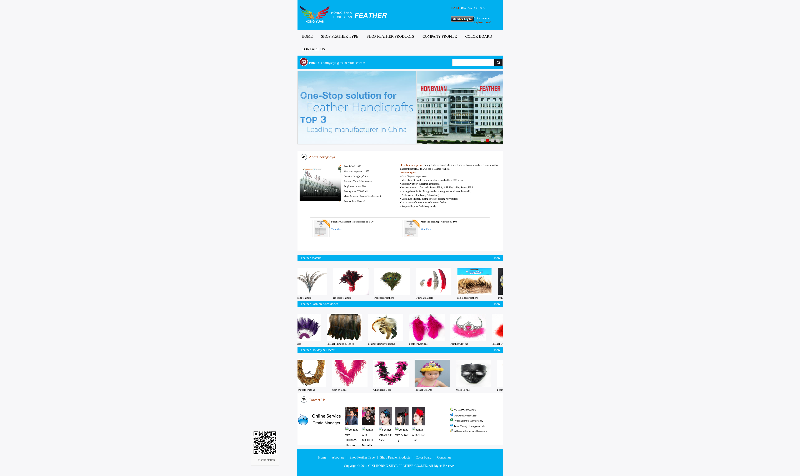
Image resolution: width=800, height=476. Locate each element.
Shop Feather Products (395, 457)
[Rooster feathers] (377, 281)
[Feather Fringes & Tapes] (317, 327)
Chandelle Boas (409, 389)
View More (336, 229)
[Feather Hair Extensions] (358, 327)
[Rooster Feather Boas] (335, 373)
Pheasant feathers (328, 297)
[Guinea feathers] (460, 281)
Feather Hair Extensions (354, 343)
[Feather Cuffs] (482, 327)
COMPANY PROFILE (439, 36)
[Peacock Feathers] (418, 281)
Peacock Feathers (410, 297)
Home (322, 457)
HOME (307, 36)
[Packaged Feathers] (501, 281)
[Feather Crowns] (441, 327)
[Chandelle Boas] (418, 373)
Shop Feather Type (362, 457)
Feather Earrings (391, 343)
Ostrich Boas (366, 389)
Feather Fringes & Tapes (313, 343)
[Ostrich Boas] (377, 373)
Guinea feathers (451, 297)
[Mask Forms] (500, 373)
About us (338, 457)
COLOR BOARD (478, 36)
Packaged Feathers (494, 297)
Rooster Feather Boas (330, 389)
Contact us (444, 457)
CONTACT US (313, 49)
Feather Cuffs (472, 343)
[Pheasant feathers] (336, 281)
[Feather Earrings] (400, 327)
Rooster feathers (369, 297)
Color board (423, 457)
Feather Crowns (432, 343)
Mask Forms (490, 389)
